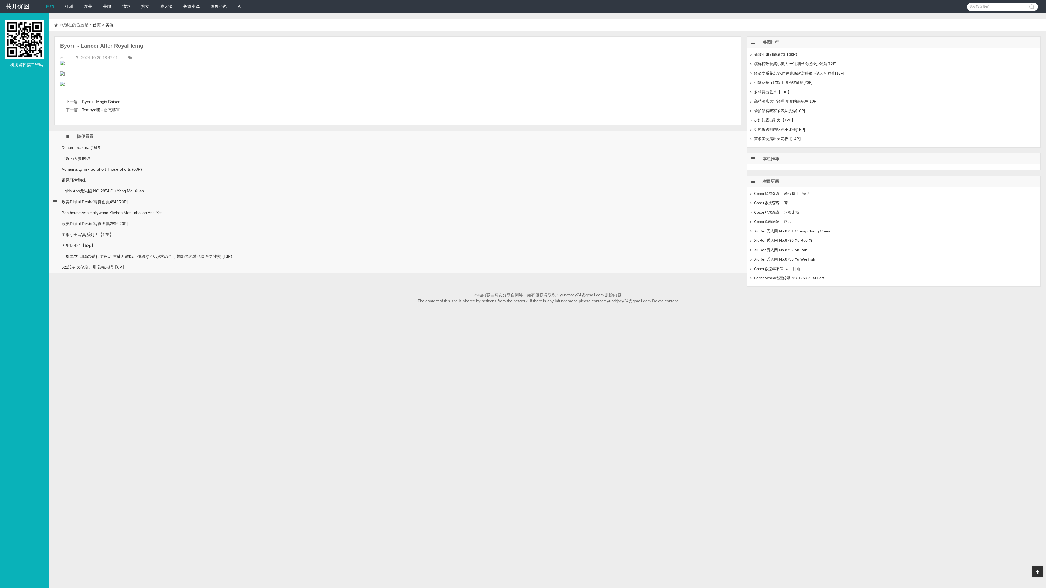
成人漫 (166, 6)
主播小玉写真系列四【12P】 (88, 234)
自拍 (50, 6)
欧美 (88, 6)
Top (1037, 571)
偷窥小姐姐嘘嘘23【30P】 (776, 54)
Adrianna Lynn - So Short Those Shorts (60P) (102, 169)
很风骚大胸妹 (74, 180)
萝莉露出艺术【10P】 (772, 92)
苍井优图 (17, 6)
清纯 (126, 6)
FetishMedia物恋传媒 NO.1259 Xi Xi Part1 (790, 278)
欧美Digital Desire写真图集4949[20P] (95, 202)
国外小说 (219, 6)
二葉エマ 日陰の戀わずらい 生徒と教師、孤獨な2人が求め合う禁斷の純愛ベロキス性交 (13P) (147, 256)
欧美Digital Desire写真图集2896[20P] (95, 223)
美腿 (107, 6)
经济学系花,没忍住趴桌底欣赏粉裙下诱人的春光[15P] (799, 73)
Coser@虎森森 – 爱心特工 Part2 (782, 193)
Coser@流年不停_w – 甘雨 (777, 269)
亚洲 (69, 6)
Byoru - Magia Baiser (101, 101)
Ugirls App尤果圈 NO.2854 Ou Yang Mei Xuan (103, 191)
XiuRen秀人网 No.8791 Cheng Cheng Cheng (792, 231)
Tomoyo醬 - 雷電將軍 (101, 110)
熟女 (145, 6)
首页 (97, 25)
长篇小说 (191, 6)
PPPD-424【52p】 (78, 245)
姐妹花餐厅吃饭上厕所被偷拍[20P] (783, 82)
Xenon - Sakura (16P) (81, 147)
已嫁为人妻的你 (76, 158)
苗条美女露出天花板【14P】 (778, 139)
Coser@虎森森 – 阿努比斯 (776, 212)
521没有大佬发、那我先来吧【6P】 (94, 267)
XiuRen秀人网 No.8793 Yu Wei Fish (784, 259)
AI (240, 6)
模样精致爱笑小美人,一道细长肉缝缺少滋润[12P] (795, 64)
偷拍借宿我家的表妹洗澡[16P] (779, 111)
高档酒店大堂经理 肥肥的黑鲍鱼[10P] (785, 101)
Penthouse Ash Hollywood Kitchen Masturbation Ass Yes (112, 212)
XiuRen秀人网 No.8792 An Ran (780, 250)
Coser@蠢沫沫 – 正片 (773, 221)
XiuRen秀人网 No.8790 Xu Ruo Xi (783, 240)
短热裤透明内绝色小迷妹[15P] (779, 129)
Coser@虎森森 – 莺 (771, 203)
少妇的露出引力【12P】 (774, 120)
